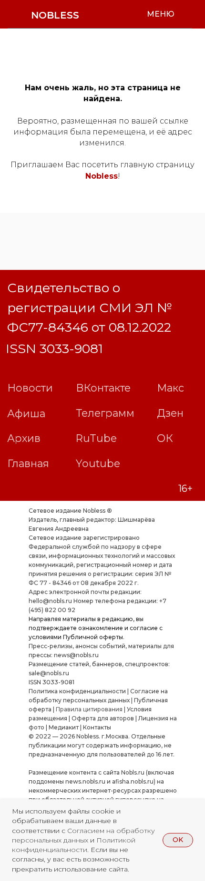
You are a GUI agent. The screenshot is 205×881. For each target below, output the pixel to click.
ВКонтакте (103, 388)
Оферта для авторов (103, 718)
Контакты (97, 727)
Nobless (101, 176)
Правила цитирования (89, 709)
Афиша (26, 413)
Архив (24, 438)
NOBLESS (55, 15)
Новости (30, 388)
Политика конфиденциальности (77, 691)
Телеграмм (105, 413)
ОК (165, 438)
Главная (28, 463)
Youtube (98, 463)
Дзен (170, 413)
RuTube (96, 438)
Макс (170, 388)
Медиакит (64, 727)
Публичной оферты (93, 637)
